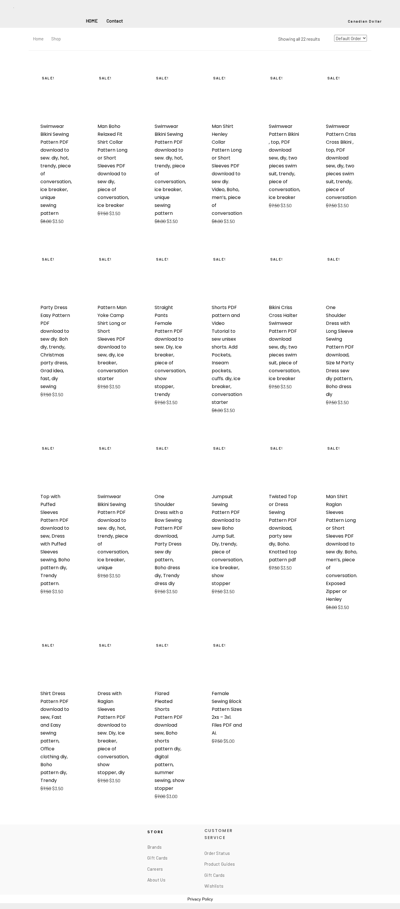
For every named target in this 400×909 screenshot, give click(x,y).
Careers (155, 869)
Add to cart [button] (55, 221)
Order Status (217, 853)
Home (38, 38)
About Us (156, 879)
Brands (154, 847)
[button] (367, 21)
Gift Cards (157, 857)
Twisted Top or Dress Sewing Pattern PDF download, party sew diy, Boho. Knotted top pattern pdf (283, 528)
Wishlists (213, 886)
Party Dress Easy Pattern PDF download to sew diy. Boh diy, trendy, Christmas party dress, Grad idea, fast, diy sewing (55, 347)
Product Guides (219, 864)
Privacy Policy (200, 899)
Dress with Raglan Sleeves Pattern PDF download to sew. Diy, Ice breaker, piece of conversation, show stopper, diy (113, 733)
